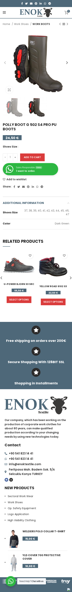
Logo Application (18, 514)
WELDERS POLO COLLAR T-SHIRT (44, 531)
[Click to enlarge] (9, 90)
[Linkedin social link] (40, 3)
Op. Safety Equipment (22, 508)
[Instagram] (11, 480)
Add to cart (32, 157)
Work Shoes (21, 24)
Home (7, 24)
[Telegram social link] (49, 3)
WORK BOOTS (41, 24)
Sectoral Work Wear (20, 496)
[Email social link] (31, 3)
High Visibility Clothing (22, 520)
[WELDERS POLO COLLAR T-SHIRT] (14, 539)
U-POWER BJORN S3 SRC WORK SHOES (19, 286)
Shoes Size (10, 146)
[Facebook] (6, 480)
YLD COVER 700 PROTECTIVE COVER (42, 557)
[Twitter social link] (26, 3)
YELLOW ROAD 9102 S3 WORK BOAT (53, 288)
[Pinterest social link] (36, 3)
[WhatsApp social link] (45, 3)
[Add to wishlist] (30, 255)
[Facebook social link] (22, 3)
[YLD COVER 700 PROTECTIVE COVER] (14, 563)
